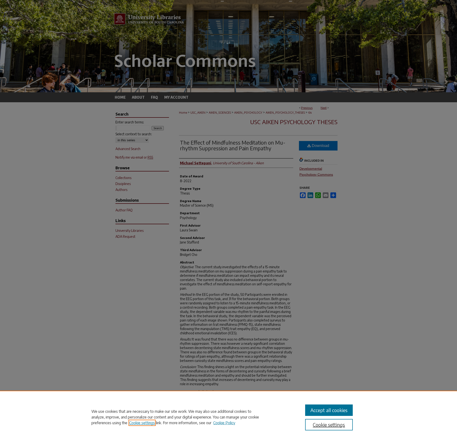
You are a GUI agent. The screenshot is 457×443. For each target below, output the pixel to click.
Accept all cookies (329, 410)
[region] (228, 417)
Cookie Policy (224, 422)
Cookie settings (142, 422)
